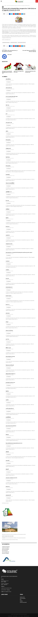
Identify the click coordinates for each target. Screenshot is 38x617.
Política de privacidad (23, 602)
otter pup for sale (9, 122)
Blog (20, 599)
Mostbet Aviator (8, 295)
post (6, 113)
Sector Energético (22, 598)
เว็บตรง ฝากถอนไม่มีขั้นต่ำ (10, 183)
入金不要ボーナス (9, 191)
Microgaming (8, 139)
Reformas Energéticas (5, 549)
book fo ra (7, 304)
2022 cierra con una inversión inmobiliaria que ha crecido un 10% (7, 72)
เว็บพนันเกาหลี (8, 148)
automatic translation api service (11, 477)
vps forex (7, 339)
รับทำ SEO (7, 105)
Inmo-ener (4, 11)
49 (13, 11)
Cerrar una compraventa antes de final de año (30, 72)
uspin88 (7, 399)
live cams (7, 200)
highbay (7, 217)
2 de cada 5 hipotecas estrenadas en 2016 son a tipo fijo (29, 51)
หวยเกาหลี (7, 460)
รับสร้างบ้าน (8, 157)
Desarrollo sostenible (5, 553)
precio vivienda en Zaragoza (21, 42)
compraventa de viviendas (6, 42)
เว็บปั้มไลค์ (7, 209)
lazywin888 (8, 174)
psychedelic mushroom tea (10, 382)
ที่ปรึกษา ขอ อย (8, 347)
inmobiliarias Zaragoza (14, 42)
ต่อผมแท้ (7, 469)
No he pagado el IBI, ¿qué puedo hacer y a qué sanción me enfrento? (9, 51)
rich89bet (7, 269)
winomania (8, 313)
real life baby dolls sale (10, 408)
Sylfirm (7, 131)
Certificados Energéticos (6, 546)
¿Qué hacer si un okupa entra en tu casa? (19, 72)
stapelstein (8, 235)
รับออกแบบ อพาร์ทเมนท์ (10, 365)
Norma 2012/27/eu (5, 550)
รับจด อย (7, 434)
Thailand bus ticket (9, 243)
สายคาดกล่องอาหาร (9, 287)
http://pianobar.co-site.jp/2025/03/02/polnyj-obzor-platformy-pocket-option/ (19, 252)
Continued (7, 261)
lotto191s (7, 278)
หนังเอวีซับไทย (8, 79)
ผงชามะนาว (8, 486)
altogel (7, 321)
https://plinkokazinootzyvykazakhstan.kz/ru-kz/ (14, 443)
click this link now (9, 87)
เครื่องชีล (7, 451)
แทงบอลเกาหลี (8, 495)
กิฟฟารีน (7, 391)
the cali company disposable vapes (12, 96)
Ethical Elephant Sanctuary (10, 356)
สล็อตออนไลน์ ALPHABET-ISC (10, 373)
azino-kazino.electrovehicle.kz (11, 425)
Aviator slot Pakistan (9, 330)
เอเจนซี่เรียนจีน (8, 417)
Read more (7, 226)
